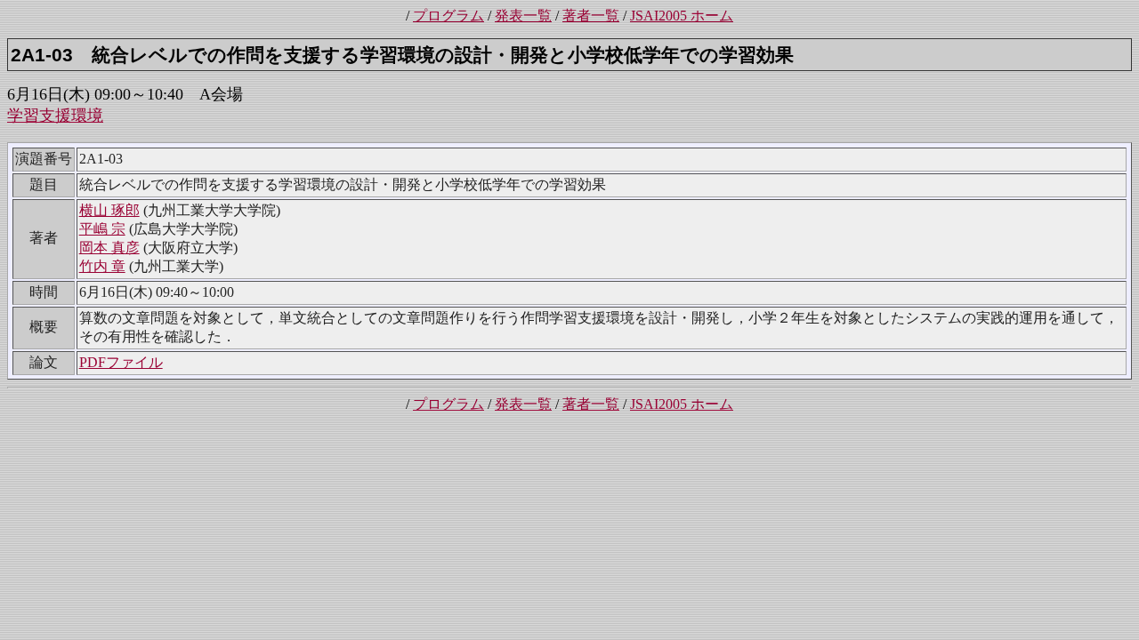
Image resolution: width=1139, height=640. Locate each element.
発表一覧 (523, 15)
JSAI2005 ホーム (681, 15)
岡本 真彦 (109, 247)
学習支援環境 (55, 115)
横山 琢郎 (109, 210)
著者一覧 (590, 15)
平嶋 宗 (102, 228)
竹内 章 (102, 266)
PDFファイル (121, 362)
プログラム (448, 15)
